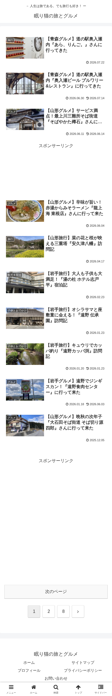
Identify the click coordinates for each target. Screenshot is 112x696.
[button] (100, 656)
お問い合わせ (56, 678)
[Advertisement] (56, 164)
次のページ (56, 591)
